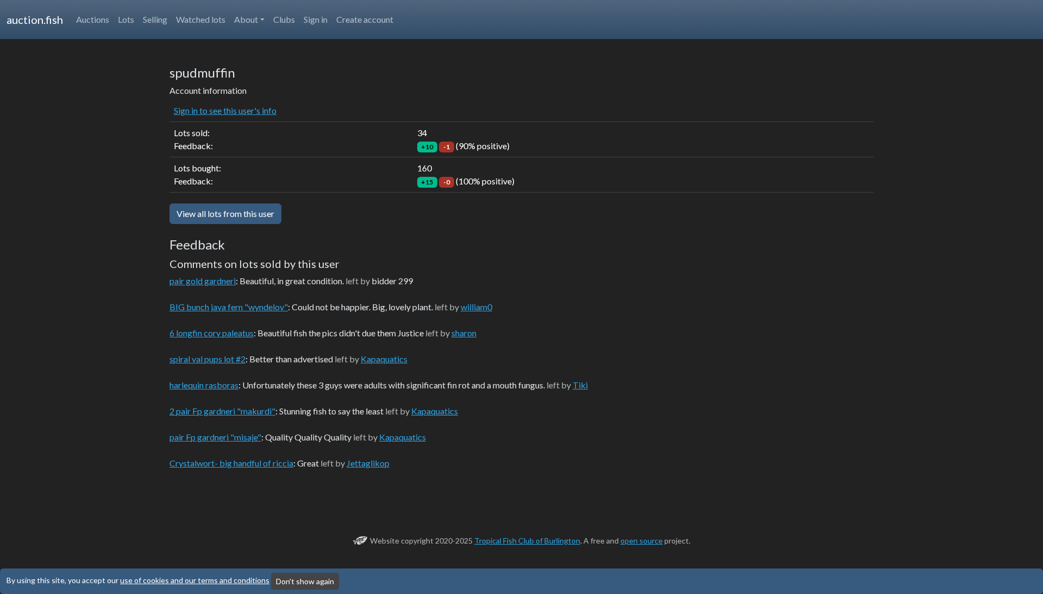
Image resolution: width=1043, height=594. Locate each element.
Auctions (92, 19)
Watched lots (200, 19)
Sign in (316, 19)
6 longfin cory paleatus (211, 333)
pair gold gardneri (202, 281)
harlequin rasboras (203, 385)
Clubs (284, 19)
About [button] (246, 19)
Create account (364, 19)
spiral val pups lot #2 (207, 359)
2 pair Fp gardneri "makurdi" (222, 411)
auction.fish (35, 19)
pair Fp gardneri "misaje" (215, 437)
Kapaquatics (384, 359)
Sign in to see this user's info (225, 110)
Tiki (580, 385)
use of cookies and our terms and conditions (194, 580)
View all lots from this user (225, 213)
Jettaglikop (368, 463)
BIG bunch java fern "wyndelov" (228, 307)
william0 (476, 307)
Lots (126, 19)
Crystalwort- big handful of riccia (231, 463)
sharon (463, 333)
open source (641, 540)
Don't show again (305, 581)
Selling (155, 19)
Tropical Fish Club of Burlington (527, 540)
